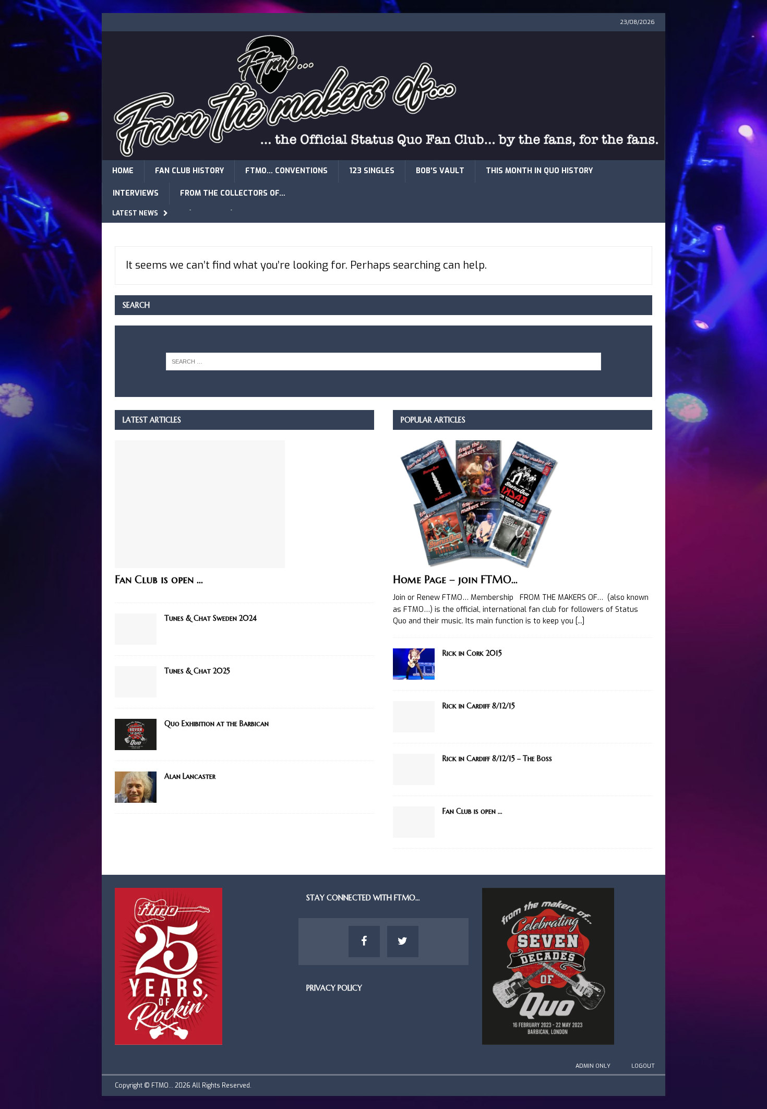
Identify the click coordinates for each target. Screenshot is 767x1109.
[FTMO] (383, 154)
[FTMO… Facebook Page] (364, 941)
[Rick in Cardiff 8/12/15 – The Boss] (414, 769)
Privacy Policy (334, 988)
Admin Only (593, 1066)
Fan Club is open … (159, 579)
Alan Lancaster (189, 776)
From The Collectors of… (232, 193)
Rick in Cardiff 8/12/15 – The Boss (497, 758)
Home (123, 171)
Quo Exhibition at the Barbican (216, 723)
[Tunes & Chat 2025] (136, 681)
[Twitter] (402, 941)
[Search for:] (384, 361)
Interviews (136, 193)
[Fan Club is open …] (244, 504)
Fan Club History (189, 171)
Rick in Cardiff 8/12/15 (478, 705)
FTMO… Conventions (286, 171)
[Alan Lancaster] (136, 787)
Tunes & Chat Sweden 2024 (210, 618)
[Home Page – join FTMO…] (522, 504)
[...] (580, 621)
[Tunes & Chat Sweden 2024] (136, 629)
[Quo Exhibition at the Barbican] (136, 734)
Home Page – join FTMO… (455, 579)
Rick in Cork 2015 (472, 653)
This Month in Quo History (539, 171)
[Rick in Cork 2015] (414, 664)
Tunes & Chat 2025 (197, 671)
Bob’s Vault (440, 171)
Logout (643, 1066)
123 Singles (371, 171)
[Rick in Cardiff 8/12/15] (414, 716)
